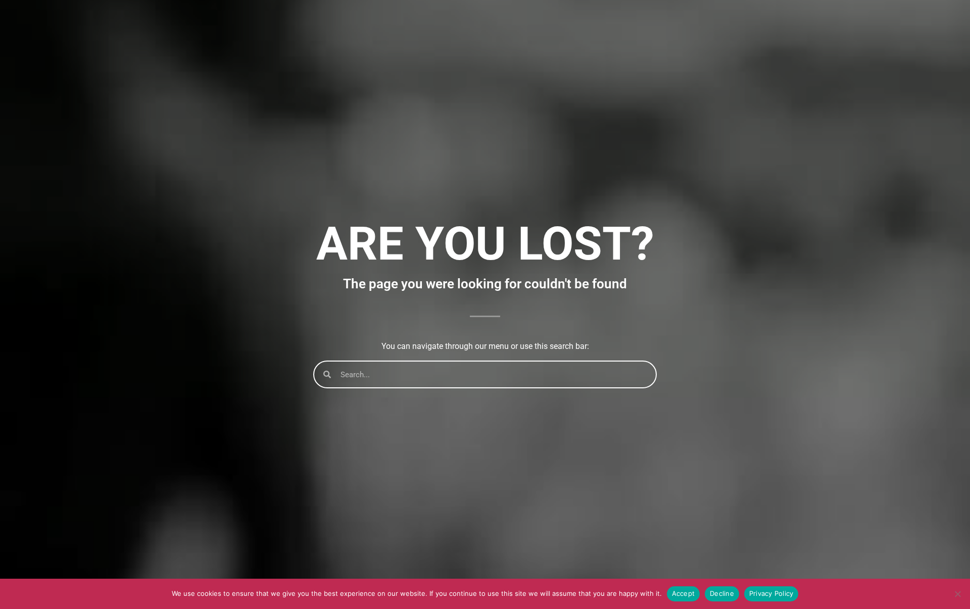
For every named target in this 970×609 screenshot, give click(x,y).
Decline (722, 593)
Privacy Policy (771, 593)
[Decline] (957, 594)
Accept (683, 593)
